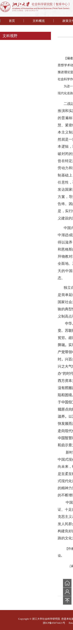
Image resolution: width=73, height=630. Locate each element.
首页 (12, 20)
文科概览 (39, 20)
